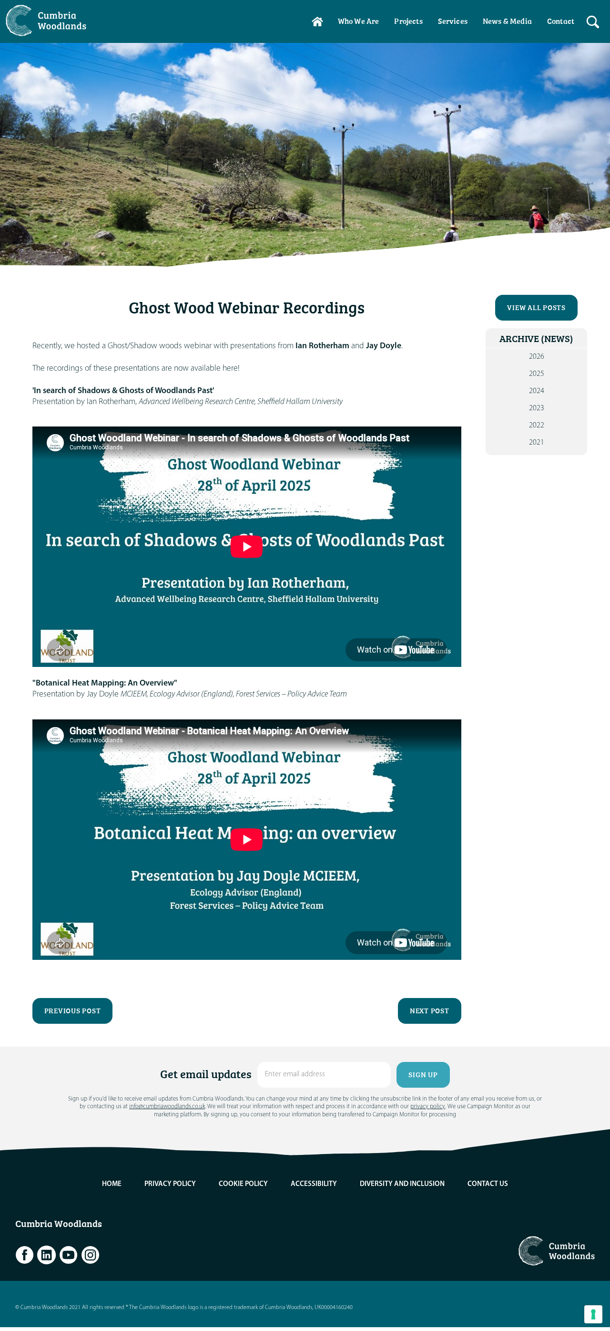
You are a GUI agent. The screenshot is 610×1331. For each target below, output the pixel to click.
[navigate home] (50, 20)
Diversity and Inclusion (402, 1184)
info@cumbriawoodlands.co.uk (167, 1106)
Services (453, 21)
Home (317, 21)
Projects (408, 21)
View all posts (536, 307)
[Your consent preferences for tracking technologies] (593, 1314)
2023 (536, 408)
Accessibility (314, 1184)
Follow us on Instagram (90, 1255)
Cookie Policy (243, 1184)
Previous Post (72, 1011)
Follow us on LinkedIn (46, 1255)
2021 (536, 443)
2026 (536, 357)
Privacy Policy (170, 1184)
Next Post (429, 1011)
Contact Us (488, 1184)
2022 (536, 425)
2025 (536, 374)
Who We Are (358, 21)
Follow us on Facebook (24, 1255)
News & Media (507, 21)
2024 (536, 391)
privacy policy (427, 1106)
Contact (560, 21)
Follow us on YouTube (68, 1255)
